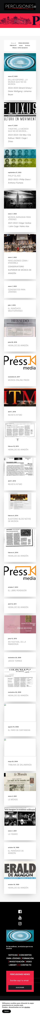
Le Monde (13, 799)
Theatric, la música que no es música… (18, 130)
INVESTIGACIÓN (17, 961)
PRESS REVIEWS (23, 43)
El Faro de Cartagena (19, 730)
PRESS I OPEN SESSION (20, 48)
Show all (13, 43)
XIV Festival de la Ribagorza (17, 643)
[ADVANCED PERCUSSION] (19, 6)
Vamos (6, 1011)
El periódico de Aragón (16, 852)
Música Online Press (18, 380)
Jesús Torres (15, 661)
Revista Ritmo (15, 415)
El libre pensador (17, 590)
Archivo (27, 45)
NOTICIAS (13, 955)
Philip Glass (14, 176)
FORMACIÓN (28, 958)
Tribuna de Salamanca (20, 765)
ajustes (27, 1007)
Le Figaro (13, 834)
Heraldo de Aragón (18, 345)
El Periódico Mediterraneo (15, 309)
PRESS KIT (13, 45)
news (21, 45)
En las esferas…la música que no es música (18, 82)
